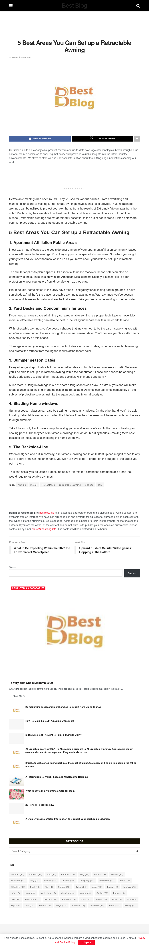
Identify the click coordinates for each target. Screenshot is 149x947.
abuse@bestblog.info (44, 529)
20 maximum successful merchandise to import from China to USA (63, 706)
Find (35, 886)
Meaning (68, 893)
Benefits (68, 874)
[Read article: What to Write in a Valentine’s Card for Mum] (16, 794)
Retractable (48, 484)
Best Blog (74, 5)
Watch (45, 905)
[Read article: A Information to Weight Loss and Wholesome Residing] (16, 780)
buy (35, 880)
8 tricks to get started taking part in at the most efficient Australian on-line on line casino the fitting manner (80, 764)
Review (51, 899)
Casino (50, 880)
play (15, 899)
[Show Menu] (11, 5)
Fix (49, 886)
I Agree (86, 942)
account (17, 874)
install (33, 484)
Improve (130, 886)
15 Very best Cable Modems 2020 (31, 683)
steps (101, 899)
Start (86, 899)
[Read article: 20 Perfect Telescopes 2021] (16, 808)
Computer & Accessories (28, 588)
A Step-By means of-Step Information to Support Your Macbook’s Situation (67, 818)
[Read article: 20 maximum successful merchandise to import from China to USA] (16, 710)
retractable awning (70, 484)
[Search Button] (138, 5)
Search (13, 567)
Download (107, 880)
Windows (97, 905)
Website (78, 905)
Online (102, 893)
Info (15, 893)
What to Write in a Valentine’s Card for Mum (50, 790)
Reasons (32, 899)
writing (131, 905)
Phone (119, 893)
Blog (84, 874)
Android (35, 874)
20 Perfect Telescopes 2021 (40, 804)
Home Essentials (21, 57)
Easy (125, 880)
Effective (18, 886)
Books (100, 874)
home (97, 886)
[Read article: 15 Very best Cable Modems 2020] (74, 631)
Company (87, 880)
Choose (68, 880)
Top (100, 484)
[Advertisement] (75, 24)
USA (29, 905)
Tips (132, 899)
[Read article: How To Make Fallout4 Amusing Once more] (16, 724)
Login (30, 893)
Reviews (69, 899)
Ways (61, 905)
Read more (21, 695)
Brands (117, 874)
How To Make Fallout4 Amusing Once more (49, 720)
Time (117, 899)
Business (18, 880)
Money (86, 893)
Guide (81, 886)
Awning (22, 484)
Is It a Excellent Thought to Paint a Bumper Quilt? (53, 734)
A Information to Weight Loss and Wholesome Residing (56, 776)
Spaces (89, 484)
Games (64, 886)
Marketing (48, 893)
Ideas (112, 886)
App (51, 874)
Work (114, 905)
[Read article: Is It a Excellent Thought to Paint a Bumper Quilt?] (16, 738)
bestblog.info (46, 512)
